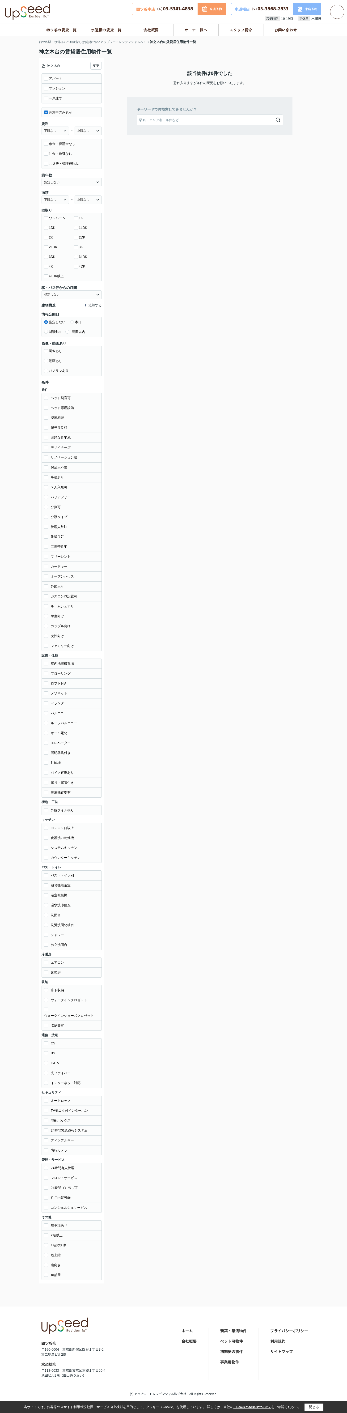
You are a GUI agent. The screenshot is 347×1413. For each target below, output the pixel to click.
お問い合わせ (285, 30)
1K (81, 218)
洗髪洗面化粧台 (62, 925)
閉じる (314, 1407)
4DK (82, 266)
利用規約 (277, 1341)
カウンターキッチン (65, 858)
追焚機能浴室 (61, 885)
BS (53, 1053)
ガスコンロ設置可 (64, 596)
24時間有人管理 (62, 1168)
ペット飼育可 (61, 398)
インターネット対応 (65, 1083)
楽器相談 (57, 418)
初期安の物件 (231, 1351)
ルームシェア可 (62, 606)
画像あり (55, 351)
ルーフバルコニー (64, 723)
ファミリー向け (62, 646)
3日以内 (55, 332)
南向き (56, 1265)
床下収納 (57, 990)
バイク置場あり (62, 773)
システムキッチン (64, 848)
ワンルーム (57, 218)
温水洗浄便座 (61, 905)
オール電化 (59, 733)
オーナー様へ (196, 30)
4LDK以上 (56, 276)
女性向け (57, 636)
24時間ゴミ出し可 (64, 1188)
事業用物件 (229, 1362)
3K (81, 247)
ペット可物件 (231, 1341)
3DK (52, 257)
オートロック (61, 1100)
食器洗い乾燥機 (62, 838)
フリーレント (61, 556)
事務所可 (57, 477)
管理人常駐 (59, 527)
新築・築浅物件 (233, 1330)
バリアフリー (61, 497)
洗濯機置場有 (61, 792)
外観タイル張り (62, 810)
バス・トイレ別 (62, 875)
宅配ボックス (61, 1120)
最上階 (56, 1255)
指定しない (57, 322)
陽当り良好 (59, 428)
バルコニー (59, 713)
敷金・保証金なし (62, 144)
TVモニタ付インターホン (69, 1110)
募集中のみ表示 (60, 112)
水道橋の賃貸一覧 (106, 30)
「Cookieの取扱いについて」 (252, 1407)
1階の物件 (58, 1245)
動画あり (55, 361)
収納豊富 (57, 1025)
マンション (57, 88)
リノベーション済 (64, 457)
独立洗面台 (59, 945)
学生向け (57, 616)
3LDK (83, 257)
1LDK (83, 228)
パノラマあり (59, 371)
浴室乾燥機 (59, 895)
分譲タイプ (59, 517)
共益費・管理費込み (64, 164)
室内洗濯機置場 (62, 663)
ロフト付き (59, 683)
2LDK (53, 247)
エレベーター (61, 743)
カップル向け (61, 626)
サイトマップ (281, 1351)
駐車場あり (59, 1225)
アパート (55, 78)
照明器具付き (61, 753)
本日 (78, 322)
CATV (55, 1063)
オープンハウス (62, 576)
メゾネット (59, 693)
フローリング (61, 673)
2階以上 (57, 1235)
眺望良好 (57, 537)
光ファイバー (61, 1073)
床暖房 (56, 972)
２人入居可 (59, 487)
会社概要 (151, 30)
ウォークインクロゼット (69, 1000)
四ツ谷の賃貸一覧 (61, 30)
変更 (96, 66)
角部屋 (56, 1275)
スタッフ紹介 (240, 30)
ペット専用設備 (62, 408)
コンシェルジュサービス (69, 1207)
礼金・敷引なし (60, 154)
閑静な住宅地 (61, 437)
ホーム (187, 1330)
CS (53, 1043)
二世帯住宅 (59, 547)
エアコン (57, 962)
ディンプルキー (62, 1140)
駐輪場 (56, 763)
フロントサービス (64, 1178)
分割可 (56, 507)
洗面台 (56, 915)
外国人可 (57, 586)
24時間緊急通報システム (69, 1130)
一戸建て (55, 98)
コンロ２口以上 (62, 828)
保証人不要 (59, 467)
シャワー (57, 935)
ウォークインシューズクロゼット (69, 1015)
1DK (52, 228)
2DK (82, 237)
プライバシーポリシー (289, 1330)
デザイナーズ (61, 447)
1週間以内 (77, 332)
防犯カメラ (59, 1150)
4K (51, 266)
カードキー (59, 566)
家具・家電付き (62, 782)
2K (51, 237)
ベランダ (57, 703)
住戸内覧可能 (61, 1198)
